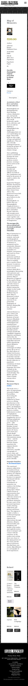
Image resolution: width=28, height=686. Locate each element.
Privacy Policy (16, 667)
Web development (8, 679)
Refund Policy (16, 673)
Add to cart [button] (17, 595)
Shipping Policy (15, 674)
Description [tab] (13, 97)
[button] (9, 30)
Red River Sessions (16, 665)
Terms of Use (15, 669)
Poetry (9, 93)
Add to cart (11, 86)
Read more (10, 601)
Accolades (15, 662)
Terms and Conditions (15, 671)
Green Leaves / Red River (16, 664)
